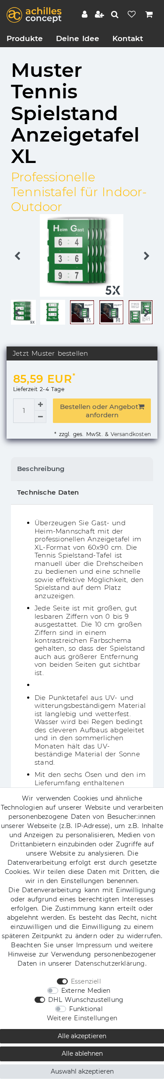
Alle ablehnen (82, 1053)
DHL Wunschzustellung (85, 1000)
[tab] (82, 469)
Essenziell (86, 981)
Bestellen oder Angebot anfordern (99, 410)
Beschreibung (40, 468)
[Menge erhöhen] (40, 404)
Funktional (86, 1009)
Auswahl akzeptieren (82, 1071)
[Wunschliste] (132, 15)
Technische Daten (48, 492)
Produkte (25, 38)
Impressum (94, 945)
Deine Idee (77, 38)
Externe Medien (86, 990)
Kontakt (127, 38)
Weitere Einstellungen (82, 1018)
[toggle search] (115, 14)
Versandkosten (129, 434)
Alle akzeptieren (82, 1036)
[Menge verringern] (40, 417)
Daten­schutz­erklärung (110, 963)
